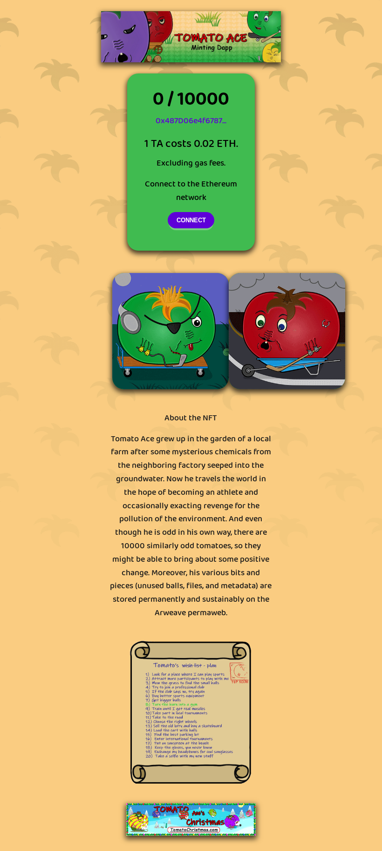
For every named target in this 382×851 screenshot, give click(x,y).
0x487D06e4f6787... (191, 120)
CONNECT (191, 220)
